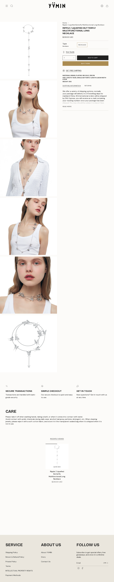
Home (65, 23)
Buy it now (85, 63)
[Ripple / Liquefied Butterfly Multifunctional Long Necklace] (57, 456)
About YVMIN (46, 552)
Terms (8, 566)
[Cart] (107, 6)
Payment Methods (13, 575)
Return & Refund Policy (15, 557)
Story (43, 557)
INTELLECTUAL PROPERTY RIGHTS (19, 571)
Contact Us (45, 561)
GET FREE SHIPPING (73, 70)
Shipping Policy (12, 552)
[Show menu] (6, 6)
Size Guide (70, 52)
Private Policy (11, 561)
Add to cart (93, 58)
